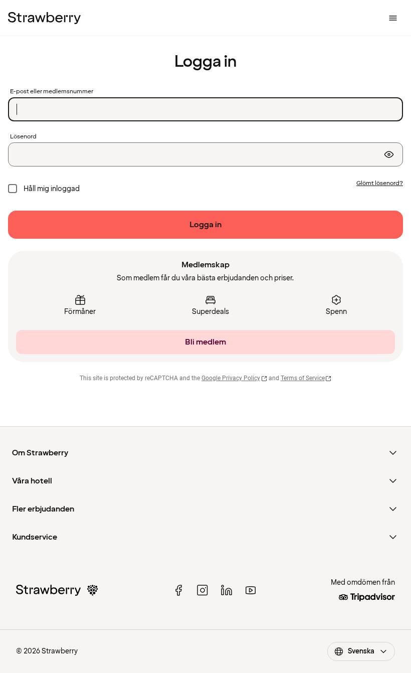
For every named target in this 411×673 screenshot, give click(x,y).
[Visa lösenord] (389, 154)
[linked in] (227, 590)
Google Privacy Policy (230, 378)
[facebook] (178, 590)
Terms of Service (303, 378)
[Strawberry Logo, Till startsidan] (44, 18)
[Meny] (393, 18)
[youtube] (251, 590)
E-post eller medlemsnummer (51, 91)
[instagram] (202, 590)
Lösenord (23, 136)
